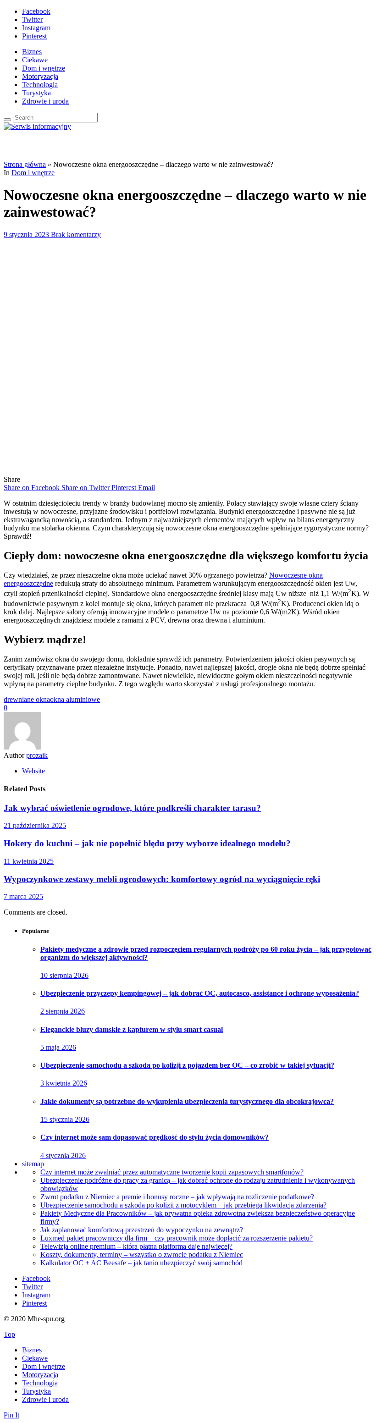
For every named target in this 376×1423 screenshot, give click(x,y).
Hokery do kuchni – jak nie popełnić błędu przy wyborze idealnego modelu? (147, 843)
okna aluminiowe (75, 699)
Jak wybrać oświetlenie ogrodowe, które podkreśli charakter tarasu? (132, 808)
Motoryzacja (40, 76)
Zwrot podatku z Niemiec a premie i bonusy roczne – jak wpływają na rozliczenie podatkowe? (177, 1197)
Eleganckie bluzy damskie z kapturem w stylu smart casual (131, 1029)
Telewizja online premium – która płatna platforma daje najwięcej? (136, 1246)
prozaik (37, 755)
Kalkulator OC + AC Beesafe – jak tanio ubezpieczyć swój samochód (141, 1263)
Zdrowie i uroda (45, 101)
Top (9, 1334)
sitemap (33, 1164)
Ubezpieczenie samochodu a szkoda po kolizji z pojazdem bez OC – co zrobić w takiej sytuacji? (187, 1065)
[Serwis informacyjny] (37, 126)
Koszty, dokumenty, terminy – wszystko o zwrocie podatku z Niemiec (141, 1254)
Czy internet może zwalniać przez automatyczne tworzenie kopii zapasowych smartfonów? (172, 1172)
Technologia (40, 84)
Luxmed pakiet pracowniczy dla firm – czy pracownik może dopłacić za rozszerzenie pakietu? (176, 1238)
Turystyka (36, 93)
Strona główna (25, 164)
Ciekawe (35, 60)
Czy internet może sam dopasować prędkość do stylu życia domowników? (154, 1137)
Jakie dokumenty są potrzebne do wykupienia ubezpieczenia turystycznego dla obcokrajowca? (187, 1101)
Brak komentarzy (76, 234)
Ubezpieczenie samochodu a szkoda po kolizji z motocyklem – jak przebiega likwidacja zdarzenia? (183, 1205)
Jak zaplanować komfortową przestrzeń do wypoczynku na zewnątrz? (141, 1230)
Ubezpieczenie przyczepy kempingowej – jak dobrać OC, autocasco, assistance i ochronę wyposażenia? (199, 993)
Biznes (32, 51)
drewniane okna (27, 699)
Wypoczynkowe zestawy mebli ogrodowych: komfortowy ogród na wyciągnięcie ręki (162, 879)
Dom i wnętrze (43, 68)
